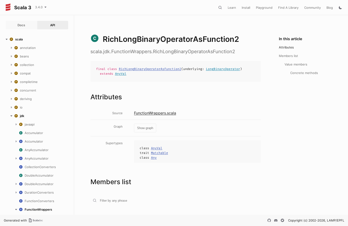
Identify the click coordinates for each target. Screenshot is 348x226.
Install (246, 7)
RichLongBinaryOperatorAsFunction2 (150, 69)
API (52, 25)
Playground (264, 7)
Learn (232, 7)
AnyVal (120, 74)
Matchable (159, 153)
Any (154, 158)
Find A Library (288, 7)
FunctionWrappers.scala (155, 113)
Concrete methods (304, 73)
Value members (296, 64)
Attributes (286, 47)
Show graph (145, 128)
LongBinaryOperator (223, 69)
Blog (329, 7)
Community (312, 7)
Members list (288, 56)
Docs (21, 25)
